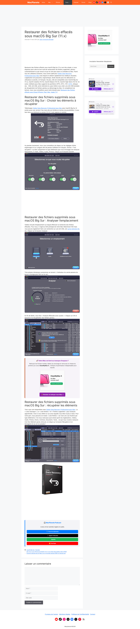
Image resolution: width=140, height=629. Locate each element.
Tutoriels (37, 550)
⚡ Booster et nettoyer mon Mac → (52, 394)
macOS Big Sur (30, 550)
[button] (111, 2)
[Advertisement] (70, 15)
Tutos (66, 2)
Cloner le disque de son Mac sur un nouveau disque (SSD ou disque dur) (46, 553)
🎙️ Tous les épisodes (52, 531)
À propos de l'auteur (51, 614)
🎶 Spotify (52, 539)
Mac (49, 2)
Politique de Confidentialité (80, 614)
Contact (92, 614)
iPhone (58, 2)
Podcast (76, 2)
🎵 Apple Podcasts (52, 535)
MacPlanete (33, 2)
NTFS (70, 84)
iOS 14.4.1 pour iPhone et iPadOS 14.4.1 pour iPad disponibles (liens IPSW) (46, 551)
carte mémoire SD (73, 229)
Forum (83, 2)
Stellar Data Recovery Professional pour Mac (47, 108)
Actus (43, 2)
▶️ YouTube (52, 543)
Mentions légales (64, 614)
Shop (89, 2)
